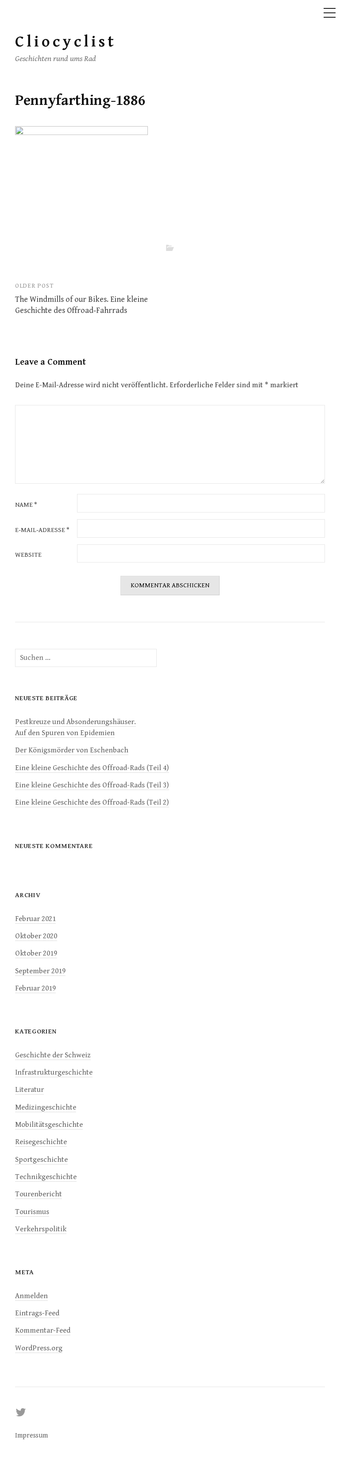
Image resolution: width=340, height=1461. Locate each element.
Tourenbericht (38, 1194)
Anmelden (31, 1295)
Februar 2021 (35, 918)
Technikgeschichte (46, 1176)
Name (26, 505)
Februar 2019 (35, 988)
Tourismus (32, 1211)
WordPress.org (38, 1348)
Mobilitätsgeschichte (49, 1124)
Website (28, 555)
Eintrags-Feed (37, 1313)
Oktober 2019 (36, 953)
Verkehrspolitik (40, 1229)
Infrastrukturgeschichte (54, 1072)
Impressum (31, 1435)
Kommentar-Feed (42, 1330)
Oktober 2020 (36, 936)
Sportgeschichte (41, 1159)
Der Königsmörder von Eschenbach (71, 750)
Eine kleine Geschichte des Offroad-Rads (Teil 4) (92, 767)
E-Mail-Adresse (42, 530)
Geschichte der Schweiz (53, 1055)
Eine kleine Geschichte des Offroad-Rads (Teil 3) (92, 785)
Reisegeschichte (41, 1141)
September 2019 (40, 971)
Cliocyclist (65, 42)
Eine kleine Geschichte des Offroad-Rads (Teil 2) (92, 802)
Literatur (29, 1089)
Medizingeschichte (45, 1107)
